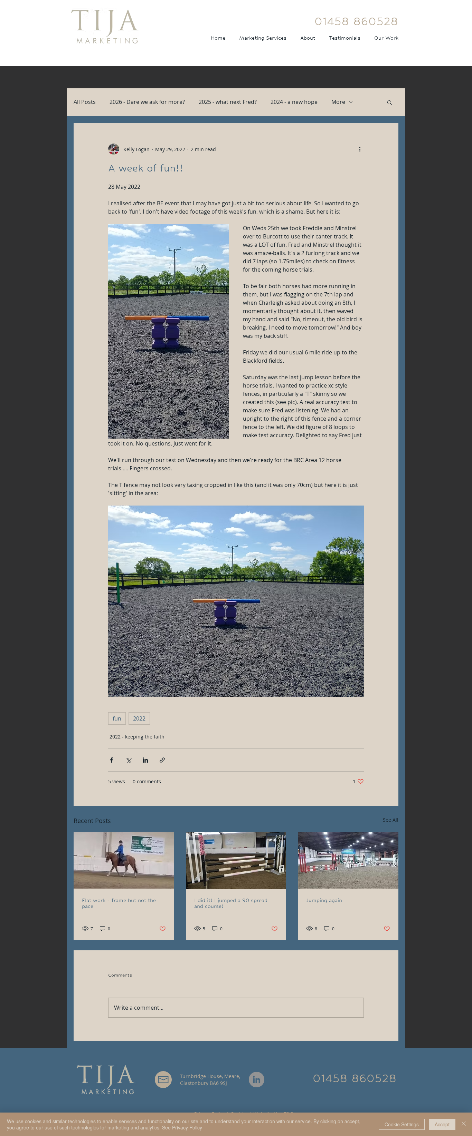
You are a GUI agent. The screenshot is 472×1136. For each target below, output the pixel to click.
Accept (442, 1124)
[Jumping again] (348, 860)
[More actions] (360, 149)
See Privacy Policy (182, 1127)
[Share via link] (162, 760)
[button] (389, 102)
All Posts (85, 102)
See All (390, 819)
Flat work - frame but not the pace (119, 903)
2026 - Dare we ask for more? (147, 102)
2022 (139, 718)
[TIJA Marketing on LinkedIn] (256, 1079)
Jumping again (324, 900)
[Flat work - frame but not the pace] (124, 860)
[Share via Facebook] (111, 760)
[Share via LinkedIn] (145, 760)
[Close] (464, 1124)
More (338, 102)
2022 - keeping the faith (137, 736)
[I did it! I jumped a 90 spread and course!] (236, 860)
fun (117, 718)
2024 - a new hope (294, 102)
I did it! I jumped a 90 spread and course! (230, 903)
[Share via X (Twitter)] (128, 760)
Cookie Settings (402, 1124)
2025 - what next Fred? (228, 102)
